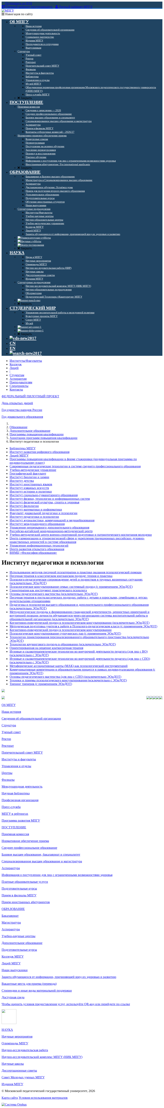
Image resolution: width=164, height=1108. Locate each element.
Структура (9, 725)
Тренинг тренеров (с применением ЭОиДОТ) (41, 684)
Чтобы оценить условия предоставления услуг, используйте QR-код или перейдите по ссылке (66, 1004)
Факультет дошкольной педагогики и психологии (43, 513)
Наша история (11, 711)
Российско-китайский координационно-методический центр (51, 531)
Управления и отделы (16, 766)
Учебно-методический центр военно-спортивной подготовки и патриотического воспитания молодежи (81, 534)
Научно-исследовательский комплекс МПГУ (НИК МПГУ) (42, 1057)
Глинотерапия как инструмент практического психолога (48, 590)
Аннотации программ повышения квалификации (43, 438)
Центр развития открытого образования (37, 549)
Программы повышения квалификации (37, 434)
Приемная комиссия (15, 834)
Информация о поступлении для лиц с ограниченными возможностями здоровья (57, 875)
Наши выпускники (15, 970)
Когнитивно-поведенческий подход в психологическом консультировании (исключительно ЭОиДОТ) (79, 622)
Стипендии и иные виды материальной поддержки (37, 990)
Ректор (6, 739)
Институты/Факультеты (26, 360)
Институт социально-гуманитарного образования (44, 495)
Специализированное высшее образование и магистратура (42, 861)
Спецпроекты (19, 386)
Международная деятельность (22, 786)
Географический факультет (28, 473)
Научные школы (13, 1063)
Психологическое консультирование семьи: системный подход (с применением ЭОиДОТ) (71, 586)
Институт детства (22, 480)
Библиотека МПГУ (23, 448)
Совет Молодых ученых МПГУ (23, 1077)
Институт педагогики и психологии (34, 516)
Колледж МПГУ (13, 956)
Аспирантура (11, 868)
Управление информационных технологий (39, 545)
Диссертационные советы (19, 1070)
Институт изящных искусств (29, 488)
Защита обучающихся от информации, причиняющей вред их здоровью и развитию (59, 977)
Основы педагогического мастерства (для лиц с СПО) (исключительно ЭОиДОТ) (65, 676)
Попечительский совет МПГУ (22, 752)
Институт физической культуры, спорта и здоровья (44, 502)
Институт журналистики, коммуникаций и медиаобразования (52, 520)
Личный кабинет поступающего (29, 7)
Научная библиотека (16, 793)
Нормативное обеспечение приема (25, 841)
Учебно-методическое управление (33, 470)
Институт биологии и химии (29, 477)
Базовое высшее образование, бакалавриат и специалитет (41, 854)
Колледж (16, 364)
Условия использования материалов (43, 1097)
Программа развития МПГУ (21, 820)
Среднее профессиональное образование (29, 847)
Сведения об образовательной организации (31, 718)
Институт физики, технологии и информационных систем (50, 498)
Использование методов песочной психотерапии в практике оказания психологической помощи (76, 572)
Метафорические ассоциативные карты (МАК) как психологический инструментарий (69, 666)
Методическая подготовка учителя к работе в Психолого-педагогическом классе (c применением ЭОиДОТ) (83, 626)
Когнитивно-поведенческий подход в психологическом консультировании (61, 630)
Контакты (16, 389)
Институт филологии (24, 506)
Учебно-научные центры (18, 936)
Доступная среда (13, 997)
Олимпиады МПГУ (15, 1043)
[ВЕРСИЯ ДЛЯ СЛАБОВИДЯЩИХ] (23, 338)
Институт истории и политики (31, 491)
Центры (7, 773)
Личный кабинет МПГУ (75, 7)
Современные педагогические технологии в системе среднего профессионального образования (75, 466)
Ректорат (8, 745)
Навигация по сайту (18, 14)
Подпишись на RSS (18, 3)
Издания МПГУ (12, 1084)
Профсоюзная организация (20, 800)
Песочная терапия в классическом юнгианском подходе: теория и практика (61, 576)
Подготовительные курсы (19, 888)
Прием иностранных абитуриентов (26, 902)
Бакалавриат (10, 915)
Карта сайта (10, 1097)
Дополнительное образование (30, 430)
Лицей (14, 368)
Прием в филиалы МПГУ (19, 895)
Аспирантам (18, 378)
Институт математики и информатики (36, 509)
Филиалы (8, 779)
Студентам (17, 375)
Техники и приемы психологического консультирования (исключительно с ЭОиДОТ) (68, 680)
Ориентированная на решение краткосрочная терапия (46, 648)
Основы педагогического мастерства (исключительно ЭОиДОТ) (54, 594)
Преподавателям (21, 382)
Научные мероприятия (17, 1036)
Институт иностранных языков (31, 484)
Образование (18, 427)
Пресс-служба (11, 807)
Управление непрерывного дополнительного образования (49, 527)
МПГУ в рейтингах (15, 813)
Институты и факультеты (19, 759)
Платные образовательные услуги (25, 881)
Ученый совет (11, 732)
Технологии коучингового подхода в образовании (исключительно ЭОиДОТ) (63, 644)
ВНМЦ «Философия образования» (33, 552)
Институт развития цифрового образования (39, 452)
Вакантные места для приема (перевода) (29, 983)
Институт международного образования (37, 524)
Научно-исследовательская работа (25, 1050)
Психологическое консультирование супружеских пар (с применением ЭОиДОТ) (65, 633)
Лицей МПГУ (19, 455)
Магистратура (11, 922)
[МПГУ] (8, 10)
